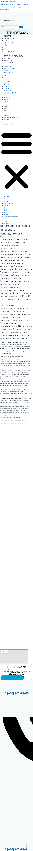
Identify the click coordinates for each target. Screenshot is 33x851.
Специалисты (9, 43)
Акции (6, 45)
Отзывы (7, 54)
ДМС (5, 49)
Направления (9, 38)
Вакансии (8, 60)
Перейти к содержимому (8, 1)
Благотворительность (13, 56)
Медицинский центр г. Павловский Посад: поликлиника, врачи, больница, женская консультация (14, 7)
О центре (7, 36)
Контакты (8, 58)
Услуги (7, 40)
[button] (16, 160)
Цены (6, 47)
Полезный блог (10, 63)
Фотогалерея (9, 52)
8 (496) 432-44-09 (16, 693)
